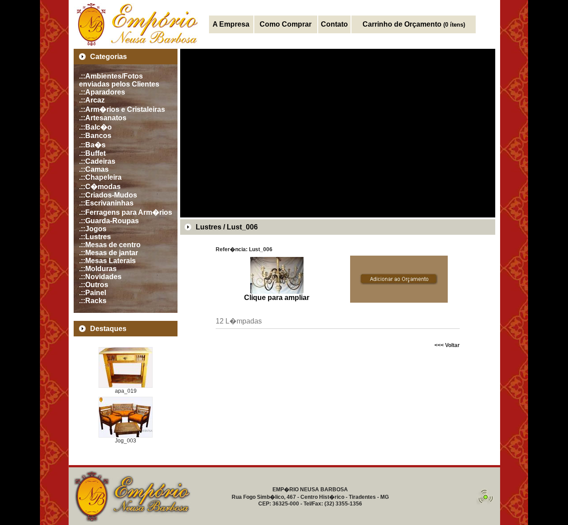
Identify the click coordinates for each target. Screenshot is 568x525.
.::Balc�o (95, 127)
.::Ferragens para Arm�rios (125, 212)
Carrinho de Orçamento (414, 24)
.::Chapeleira (100, 177)
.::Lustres (95, 237)
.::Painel (92, 292)
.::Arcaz (92, 100)
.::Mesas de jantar (108, 253)
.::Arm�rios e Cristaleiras (122, 109)
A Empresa (231, 24)
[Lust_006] (277, 291)
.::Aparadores (102, 92)
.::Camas (94, 169)
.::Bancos (95, 135)
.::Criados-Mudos (108, 195)
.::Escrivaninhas (106, 203)
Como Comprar (286, 24)
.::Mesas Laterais (107, 260)
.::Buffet (92, 153)
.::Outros (93, 284)
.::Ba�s (92, 145)
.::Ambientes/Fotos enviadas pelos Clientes (119, 80)
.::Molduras (98, 268)
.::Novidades (100, 276)
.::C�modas (100, 186)
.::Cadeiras (97, 161)
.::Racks (92, 300)
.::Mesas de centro (110, 245)
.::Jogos (92, 229)
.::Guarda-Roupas (109, 221)
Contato (334, 24)
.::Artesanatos (102, 118)
